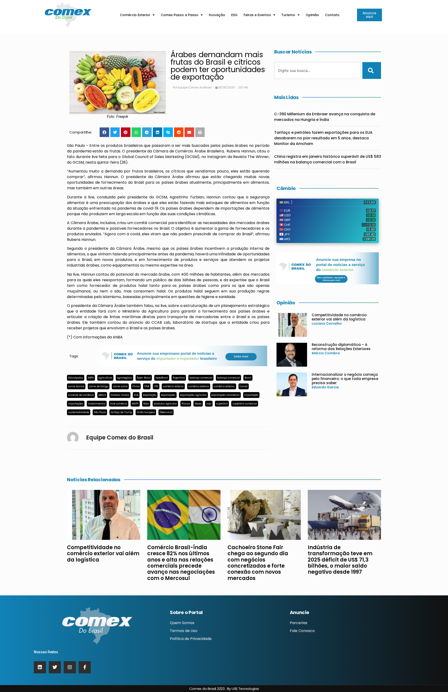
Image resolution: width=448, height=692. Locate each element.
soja (208, 403)
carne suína (120, 386)
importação (251, 395)
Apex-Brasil (144, 377)
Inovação (217, 15)
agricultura (105, 377)
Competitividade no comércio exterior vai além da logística (339, 317)
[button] (104, 132)
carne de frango (98, 386)
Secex (198, 403)
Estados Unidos (120, 395)
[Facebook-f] (85, 667)
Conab (244, 386)
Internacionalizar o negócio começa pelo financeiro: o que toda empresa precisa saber (345, 378)
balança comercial (200, 377)
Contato (332, 15)
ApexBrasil (161, 377)
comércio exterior (173, 386)
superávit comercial (244, 403)
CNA (146, 386)
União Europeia (146, 412)
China (136, 386)
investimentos (96, 403)
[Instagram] (70, 667)
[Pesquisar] (371, 70)
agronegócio (124, 377)
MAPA (135, 403)
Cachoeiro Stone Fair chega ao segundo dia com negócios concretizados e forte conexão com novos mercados (258, 563)
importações (75, 403)
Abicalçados (75, 377)
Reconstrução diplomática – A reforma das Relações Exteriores (341, 346)
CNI (156, 386)
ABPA (91, 377)
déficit (102, 395)
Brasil (248, 377)
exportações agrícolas (193, 395)
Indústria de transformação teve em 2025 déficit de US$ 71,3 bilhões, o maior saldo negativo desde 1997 (340, 560)
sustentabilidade (78, 412)
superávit (222, 403)
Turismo (288, 15)
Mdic (146, 403)
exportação (149, 395)
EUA (136, 395)
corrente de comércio (81, 395)
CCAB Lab (160, 322)
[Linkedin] (40, 667)
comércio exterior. (224, 386)
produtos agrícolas (165, 403)
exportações (168, 395)
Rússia (186, 403)
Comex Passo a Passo (179, 15)
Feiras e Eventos (257, 15)
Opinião (312, 15)
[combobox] (317, 70)
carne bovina (76, 386)
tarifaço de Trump (121, 412)
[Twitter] (55, 667)
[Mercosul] (166, 412)
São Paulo (100, 412)
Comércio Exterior (135, 15)
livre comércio (118, 403)
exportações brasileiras (225, 395)
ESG (234, 15)
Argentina (179, 377)
